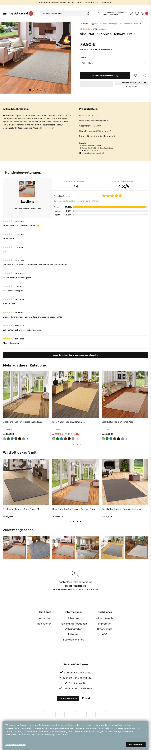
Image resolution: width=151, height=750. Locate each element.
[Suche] (88, 13)
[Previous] (6, 58)
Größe (83, 57)
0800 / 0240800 (75, 585)
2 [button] (73, 444)
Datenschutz (104, 628)
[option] (75, 2)
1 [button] (70, 444)
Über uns (73, 618)
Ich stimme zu (135, 744)
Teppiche (94, 24)
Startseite (84, 24)
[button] (131, 84)
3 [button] (77, 444)
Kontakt (87, 698)
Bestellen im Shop (73, 639)
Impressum (104, 623)
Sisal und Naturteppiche (110, 24)
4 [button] (80, 444)
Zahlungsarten (73, 628)
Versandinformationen (73, 623)
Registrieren (44, 623)
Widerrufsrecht (105, 618)
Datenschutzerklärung (15, 744)
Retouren (73, 634)
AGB (104, 634)
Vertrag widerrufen (68, 698)
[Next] (65, 58)
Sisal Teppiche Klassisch (131, 24)
